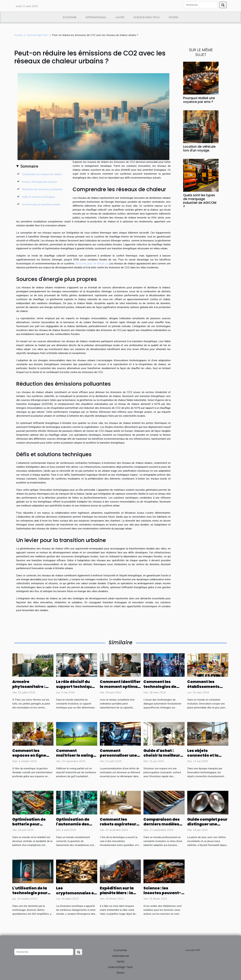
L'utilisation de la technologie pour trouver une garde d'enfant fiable (30, 895)
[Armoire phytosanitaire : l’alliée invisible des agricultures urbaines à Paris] (32, 665)
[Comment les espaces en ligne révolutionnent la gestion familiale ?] (32, 733)
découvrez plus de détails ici (91, 263)
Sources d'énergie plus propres (39, 182)
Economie (70, 17)
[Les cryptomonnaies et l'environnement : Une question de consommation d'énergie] (76, 871)
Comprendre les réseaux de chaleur (42, 174)
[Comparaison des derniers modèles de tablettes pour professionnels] (164, 802)
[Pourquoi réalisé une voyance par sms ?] (201, 78)
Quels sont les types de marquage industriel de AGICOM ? (199, 201)
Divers (173, 17)
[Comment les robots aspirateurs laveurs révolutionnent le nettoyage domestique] (120, 802)
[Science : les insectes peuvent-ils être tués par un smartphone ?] (164, 871)
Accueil (18, 35)
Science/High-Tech (147, 17)
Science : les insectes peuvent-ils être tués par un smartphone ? (162, 895)
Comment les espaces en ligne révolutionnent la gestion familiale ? (31, 758)
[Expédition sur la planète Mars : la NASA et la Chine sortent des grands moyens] (120, 871)
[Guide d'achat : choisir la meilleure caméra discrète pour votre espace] (164, 733)
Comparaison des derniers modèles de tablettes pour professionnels (161, 827)
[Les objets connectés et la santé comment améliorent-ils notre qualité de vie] (207, 733)
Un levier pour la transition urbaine (41, 204)
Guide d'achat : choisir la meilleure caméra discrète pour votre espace (162, 758)
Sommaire (29, 166)
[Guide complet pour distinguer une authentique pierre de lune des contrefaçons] (207, 802)
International (96, 17)
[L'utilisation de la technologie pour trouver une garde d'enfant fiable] (32, 871)
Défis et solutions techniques (38, 197)
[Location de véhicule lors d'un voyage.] (201, 126)
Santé (120, 17)
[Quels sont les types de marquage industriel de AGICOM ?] (201, 175)
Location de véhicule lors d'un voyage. (199, 148)
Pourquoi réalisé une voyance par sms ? (199, 100)
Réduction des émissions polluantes (42, 189)
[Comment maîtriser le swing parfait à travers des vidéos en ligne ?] (76, 733)
